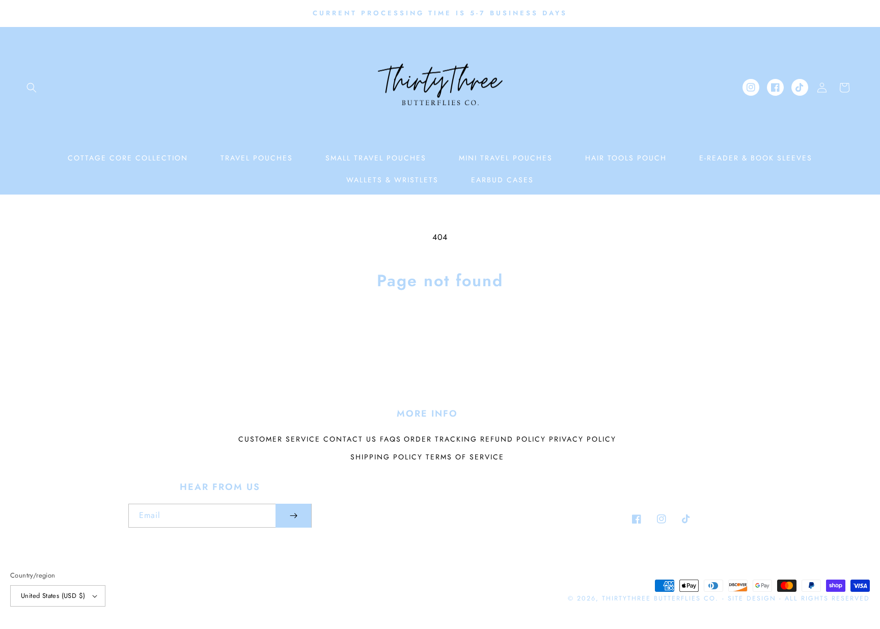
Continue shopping (440, 331)
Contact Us (350, 439)
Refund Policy (513, 439)
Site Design (752, 598)
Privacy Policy (582, 439)
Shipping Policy (386, 457)
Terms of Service (465, 457)
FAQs (390, 439)
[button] (31, 87)
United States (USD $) (53, 595)
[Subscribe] (293, 516)
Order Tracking (440, 439)
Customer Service (279, 439)
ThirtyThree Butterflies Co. (660, 598)
